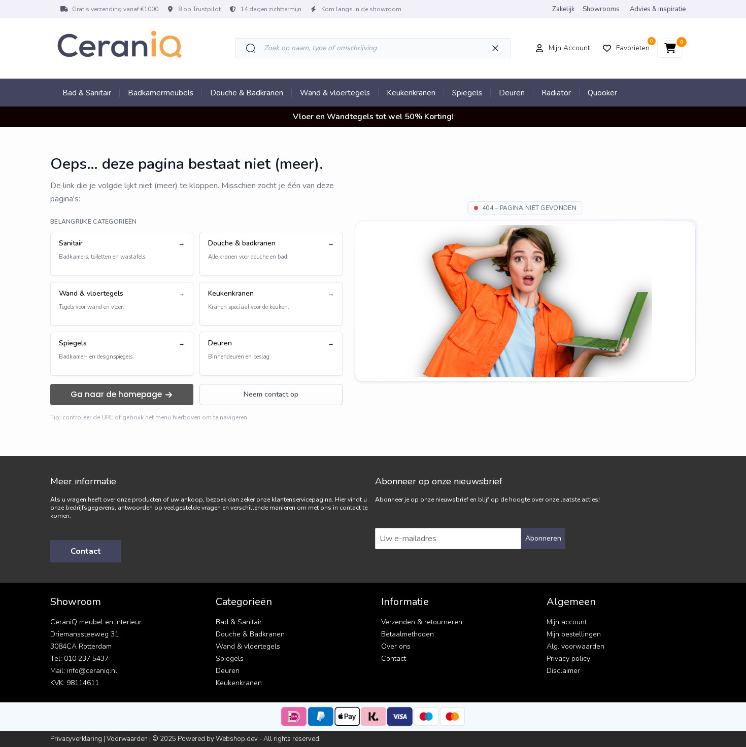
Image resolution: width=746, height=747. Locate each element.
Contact (86, 551)
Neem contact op (271, 394)
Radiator (556, 93)
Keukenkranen (411, 93)
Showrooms (601, 9)
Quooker (602, 93)
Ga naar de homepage (116, 394)
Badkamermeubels (160, 93)
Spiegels (467, 93)
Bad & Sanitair (86, 93)
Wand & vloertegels (335, 93)
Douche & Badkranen (246, 93)
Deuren (512, 93)
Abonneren (543, 538)
